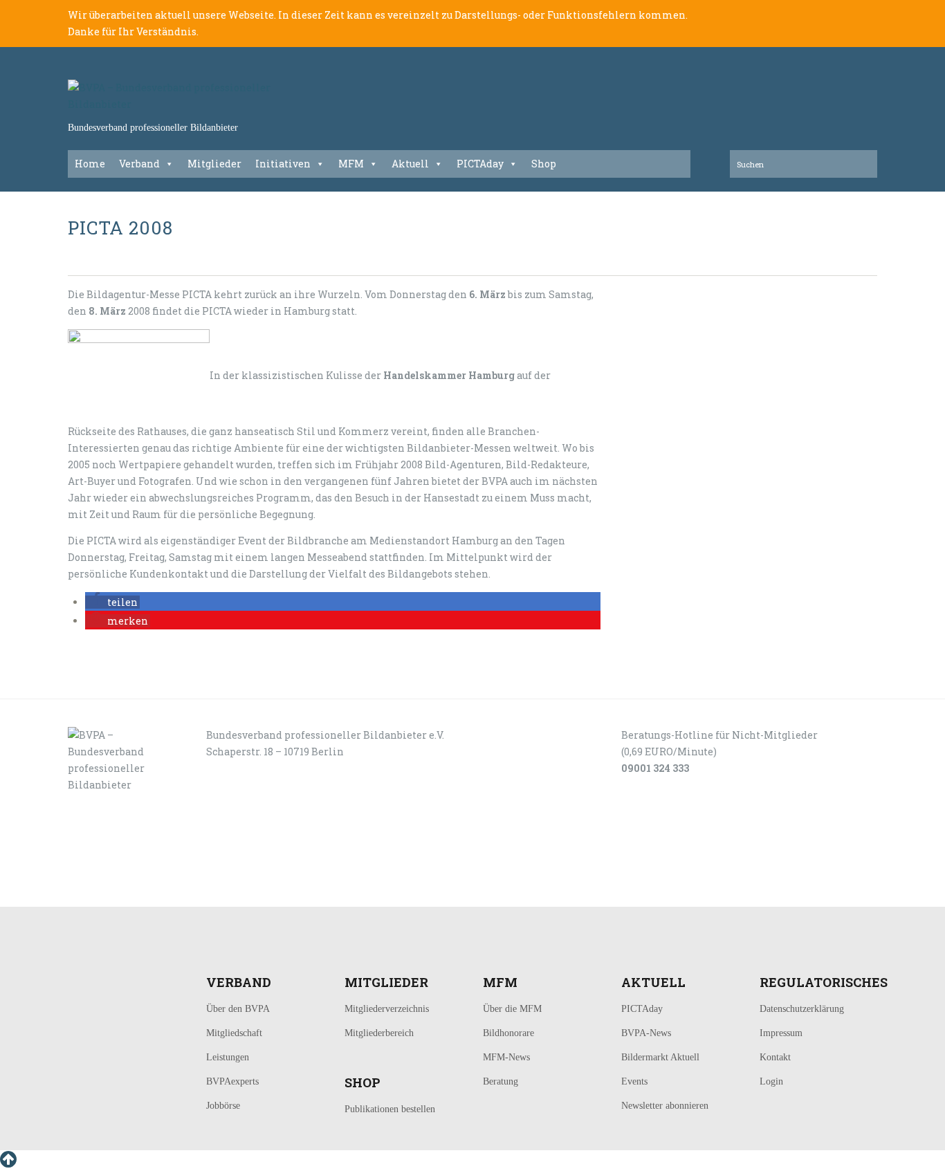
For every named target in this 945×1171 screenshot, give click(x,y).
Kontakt (775, 1057)
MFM (351, 163)
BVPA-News (646, 1033)
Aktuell (410, 163)
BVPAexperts (232, 1081)
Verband (139, 163)
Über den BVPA (238, 1009)
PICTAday (480, 163)
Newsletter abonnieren (664, 1105)
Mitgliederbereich (379, 1033)
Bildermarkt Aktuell (660, 1057)
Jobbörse (223, 1105)
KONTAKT (162, 891)
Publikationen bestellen (390, 1109)
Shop (543, 163)
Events (634, 1081)
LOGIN (111, 891)
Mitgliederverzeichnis (387, 1009)
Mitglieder (214, 163)
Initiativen (283, 163)
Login (771, 1081)
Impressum (781, 1033)
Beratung (500, 1081)
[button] (112, 602)
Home (90, 163)
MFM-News (506, 1057)
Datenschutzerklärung (802, 1009)
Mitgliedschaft (234, 1033)
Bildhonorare (508, 1033)
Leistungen (227, 1057)
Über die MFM (512, 1009)
